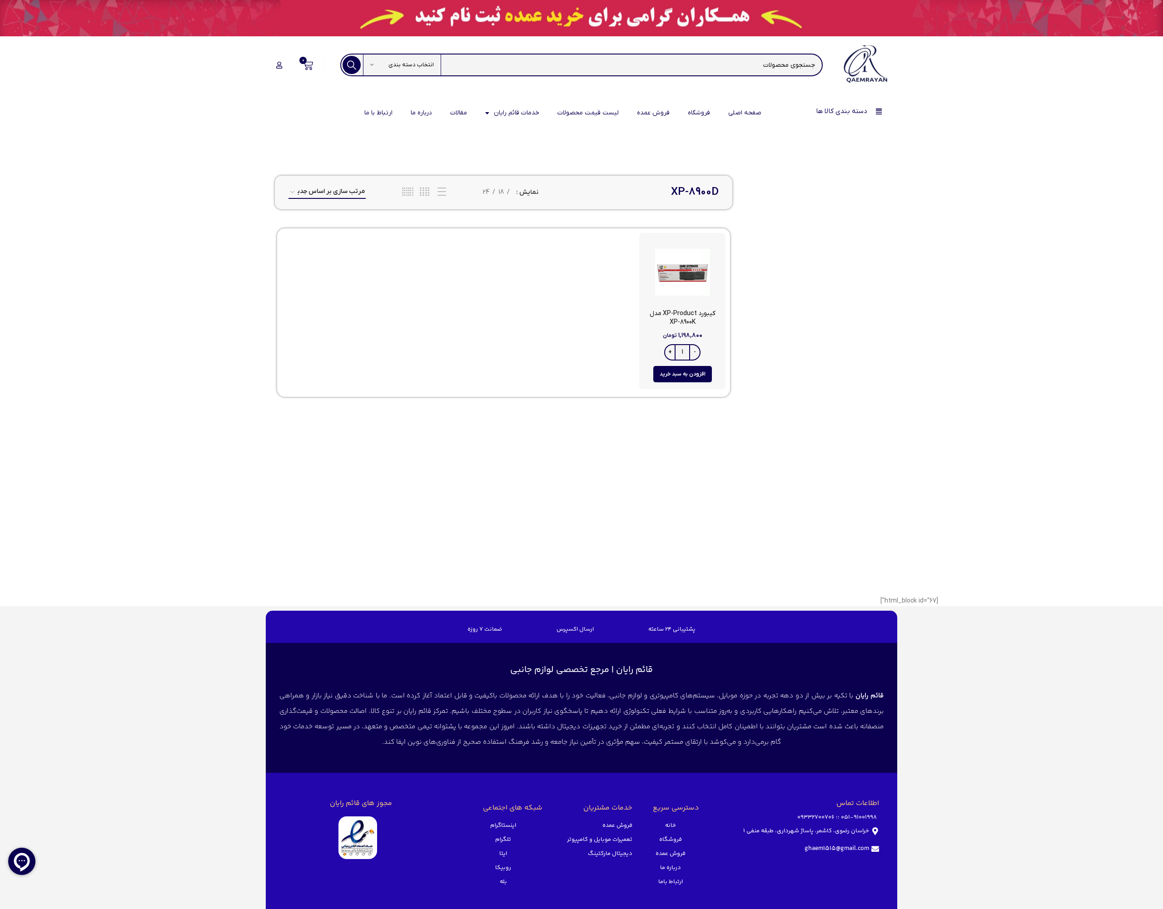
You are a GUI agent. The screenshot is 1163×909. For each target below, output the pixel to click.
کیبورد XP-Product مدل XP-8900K (683, 318)
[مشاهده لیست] (441, 192)
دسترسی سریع (676, 808)
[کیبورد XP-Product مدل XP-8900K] (682, 272)
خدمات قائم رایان (516, 113)
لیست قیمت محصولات (588, 113)
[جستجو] (352, 65)
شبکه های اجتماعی (512, 808)
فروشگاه (699, 113)
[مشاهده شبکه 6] (407, 192)
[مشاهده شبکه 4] (424, 192)
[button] (682, 374)
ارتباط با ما (378, 113)
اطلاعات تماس (857, 803)
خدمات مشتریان (607, 808)
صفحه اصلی (744, 113)
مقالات (458, 113)
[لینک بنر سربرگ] (581, 18)
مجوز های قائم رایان (361, 803)
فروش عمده (653, 113)
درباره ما (421, 113)
